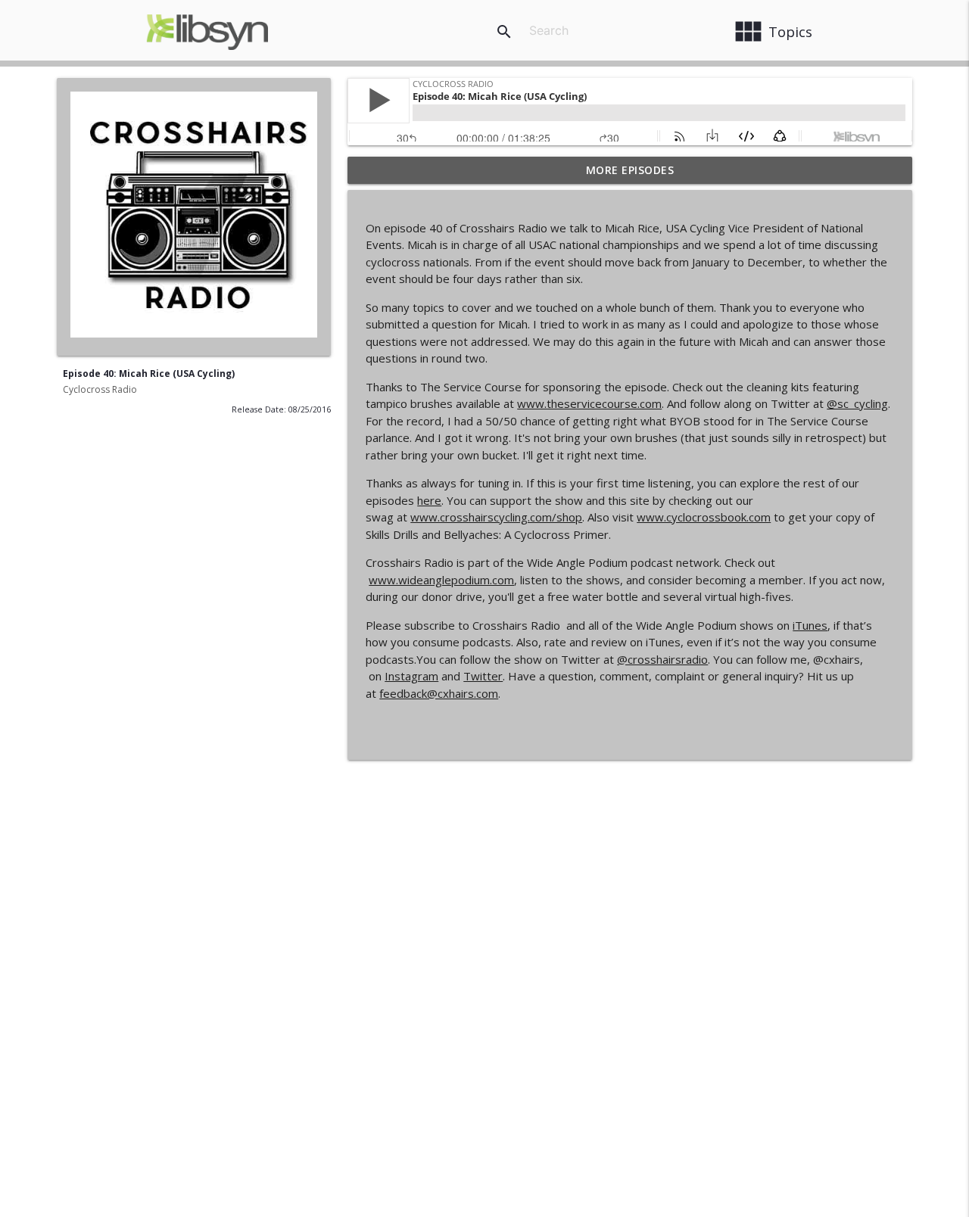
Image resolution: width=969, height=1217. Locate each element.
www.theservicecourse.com (589, 403)
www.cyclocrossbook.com (704, 516)
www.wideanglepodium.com (441, 579)
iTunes (810, 625)
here (429, 500)
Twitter (483, 675)
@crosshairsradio (662, 659)
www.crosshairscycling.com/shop (496, 516)
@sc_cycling (857, 403)
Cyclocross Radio (100, 389)
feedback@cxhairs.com (438, 693)
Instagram (411, 675)
